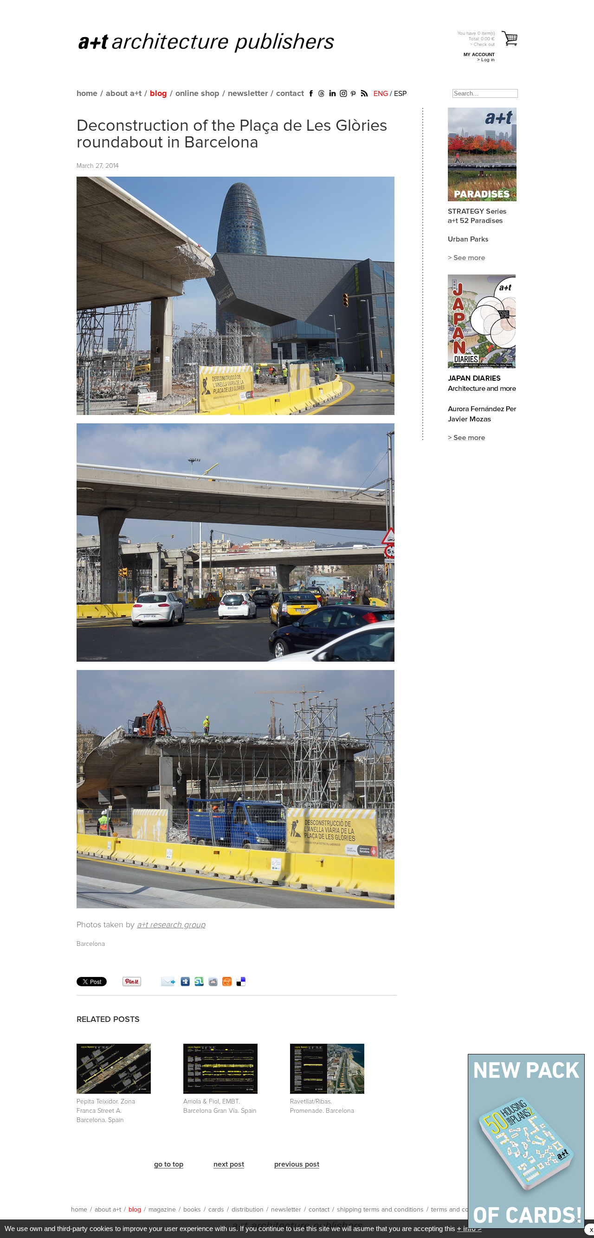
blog (158, 93)
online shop (197, 93)
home (87, 93)
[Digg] (185, 984)
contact (290, 93)
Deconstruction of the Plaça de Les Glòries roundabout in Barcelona (232, 134)
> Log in (486, 59)
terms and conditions (461, 1209)
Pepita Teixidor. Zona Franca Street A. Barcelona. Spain (106, 1110)
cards (216, 1209)
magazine (162, 1209)
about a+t (124, 93)
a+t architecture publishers (218, 42)
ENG (381, 93)
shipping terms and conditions (380, 1209)
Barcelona (91, 944)
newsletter (248, 93)
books (192, 1209)
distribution (248, 1209)
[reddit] (213, 984)
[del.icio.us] (240, 984)
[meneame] (227, 984)
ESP (400, 93)
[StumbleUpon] (199, 984)
